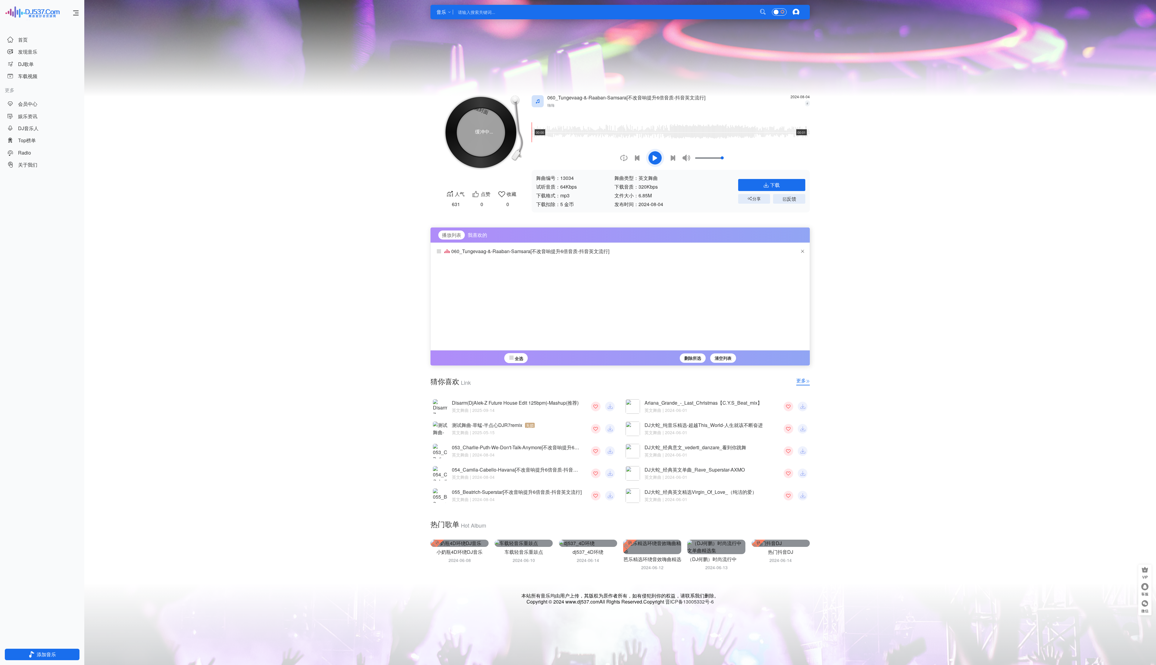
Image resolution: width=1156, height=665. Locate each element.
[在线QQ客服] (1144, 587)
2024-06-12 (652, 567)
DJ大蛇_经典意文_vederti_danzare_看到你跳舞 (695, 447)
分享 (756, 199)
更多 (801, 380)
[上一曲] (637, 158)
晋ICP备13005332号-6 (689, 601)
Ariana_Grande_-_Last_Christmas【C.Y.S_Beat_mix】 (703, 402)
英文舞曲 (460, 410)
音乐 (441, 11)
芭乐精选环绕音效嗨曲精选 (652, 559)
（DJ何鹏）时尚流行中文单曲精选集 (726, 559)
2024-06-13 (716, 567)
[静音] (686, 158)
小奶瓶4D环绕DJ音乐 (460, 551)
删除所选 (692, 358)
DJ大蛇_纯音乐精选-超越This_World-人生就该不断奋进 (704, 425)
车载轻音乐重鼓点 (524, 551)
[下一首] (673, 158)
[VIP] (1144, 570)
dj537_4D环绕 (588, 551)
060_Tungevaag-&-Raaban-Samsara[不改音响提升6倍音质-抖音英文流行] (530, 251)
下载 (775, 184)
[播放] (655, 158)
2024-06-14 (588, 560)
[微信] (1144, 604)
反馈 (791, 198)
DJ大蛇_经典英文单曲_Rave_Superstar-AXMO (695, 469)
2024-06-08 (460, 560)
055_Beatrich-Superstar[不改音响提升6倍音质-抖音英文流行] (517, 491)
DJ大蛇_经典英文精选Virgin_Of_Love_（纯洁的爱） (701, 491)
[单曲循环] (624, 158)
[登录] (796, 12)
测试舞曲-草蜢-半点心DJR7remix (493, 425)
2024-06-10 (524, 560)
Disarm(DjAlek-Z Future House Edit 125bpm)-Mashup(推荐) (515, 402)
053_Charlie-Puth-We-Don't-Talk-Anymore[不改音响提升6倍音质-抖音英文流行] (542, 447)
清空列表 (723, 358)
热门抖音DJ (780, 551)
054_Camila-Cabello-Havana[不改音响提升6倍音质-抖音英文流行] (523, 469)
